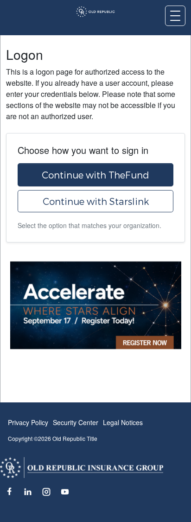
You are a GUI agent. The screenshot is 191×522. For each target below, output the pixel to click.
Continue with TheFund (95, 174)
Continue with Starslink (96, 201)
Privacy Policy (28, 422)
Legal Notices (123, 422)
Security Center (75, 422)
